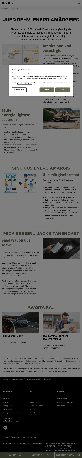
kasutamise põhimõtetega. (24, 84)
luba (62, 89)
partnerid (28, 76)
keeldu (47, 89)
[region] (41, 80)
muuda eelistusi (19, 89)
